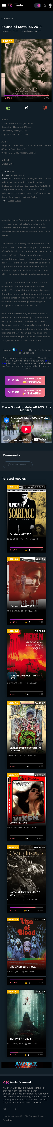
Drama (11, 200)
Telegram (20, 350)
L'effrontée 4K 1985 (22, 606)
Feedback (8, 1120)
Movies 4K (7, 18)
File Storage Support (35, 1116)
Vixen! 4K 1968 (18, 822)
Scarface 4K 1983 (20, 534)
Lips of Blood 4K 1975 (23, 967)
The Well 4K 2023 (20, 1039)
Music (18, 200)
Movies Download (20, 1082)
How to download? (12, 1116)
